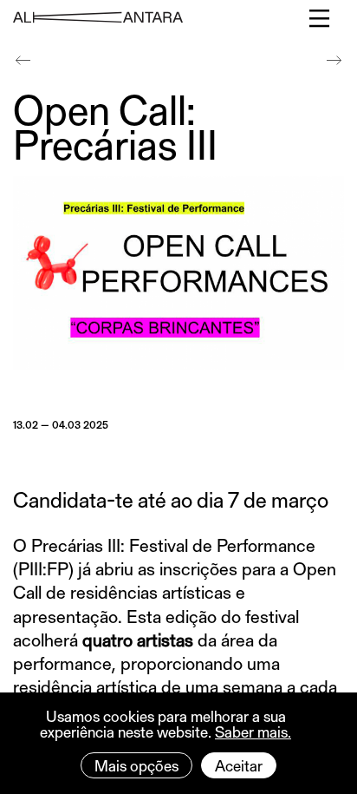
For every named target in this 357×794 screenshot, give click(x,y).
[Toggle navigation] (320, 18)
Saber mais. (253, 731)
